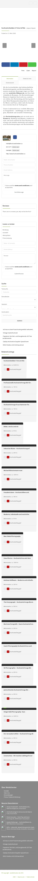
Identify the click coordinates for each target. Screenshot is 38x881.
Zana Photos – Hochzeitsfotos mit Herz (17, 558)
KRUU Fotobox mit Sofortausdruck (13, 345)
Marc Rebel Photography (12, 536)
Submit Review (19, 274)
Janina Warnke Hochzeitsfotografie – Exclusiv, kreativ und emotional (16, 691)
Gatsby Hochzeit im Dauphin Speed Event (15, 341)
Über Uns (7, 793)
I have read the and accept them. (18, 186)
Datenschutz (30, 877)
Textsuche (5, 289)
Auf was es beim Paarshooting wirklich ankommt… (18, 329)
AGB (14, 877)
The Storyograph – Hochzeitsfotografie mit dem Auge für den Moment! (19, 603)
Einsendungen (8, 795)
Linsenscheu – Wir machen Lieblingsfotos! (18, 756)
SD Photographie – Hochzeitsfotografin (17, 668)
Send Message (19, 192)
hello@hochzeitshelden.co (14, 143)
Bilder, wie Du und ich (11, 426)
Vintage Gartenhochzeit (10, 333)
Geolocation (5, 312)
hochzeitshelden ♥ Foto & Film (14, 361)
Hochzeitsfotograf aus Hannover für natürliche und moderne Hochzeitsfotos (18, 405)
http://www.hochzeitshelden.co (15, 154)
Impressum (21, 877)
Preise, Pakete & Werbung (12, 797)
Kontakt (6, 791)
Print (22, 70)
